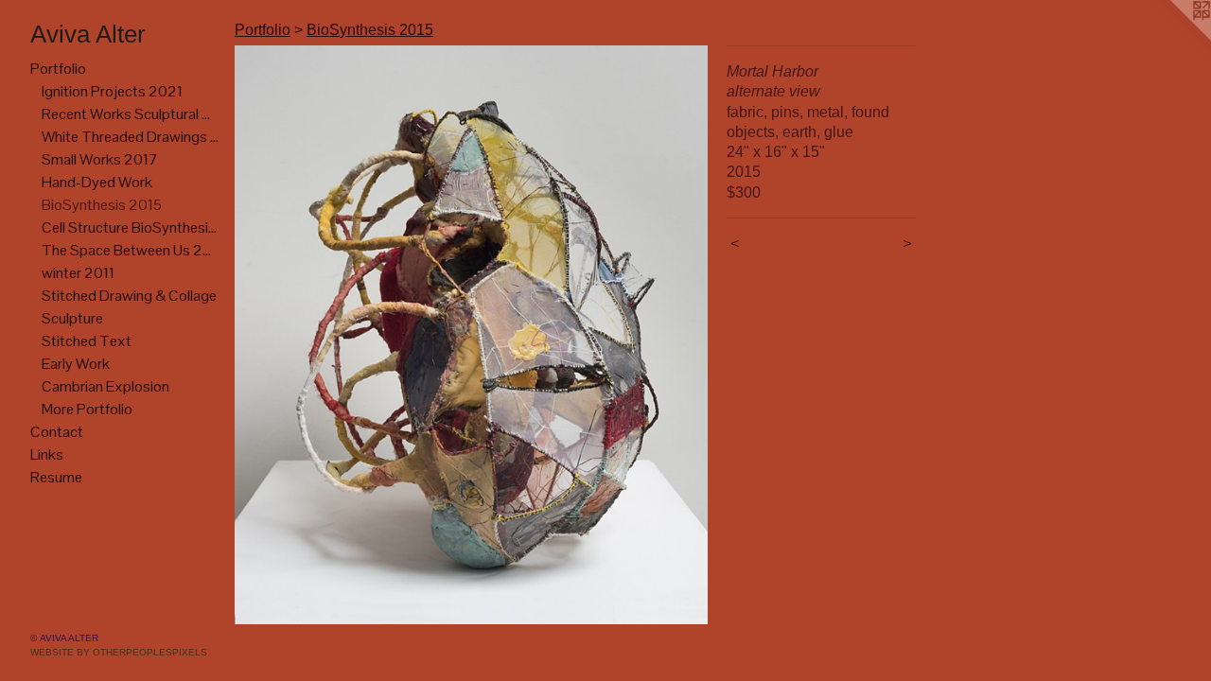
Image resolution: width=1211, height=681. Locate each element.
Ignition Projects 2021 (112, 91)
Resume (56, 477)
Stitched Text (87, 341)
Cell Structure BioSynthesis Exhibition (130, 227)
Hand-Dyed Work (97, 182)
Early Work (76, 364)
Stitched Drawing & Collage (129, 296)
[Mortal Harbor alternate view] (471, 334)
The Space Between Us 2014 (130, 250)
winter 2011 (78, 273)
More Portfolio (87, 409)
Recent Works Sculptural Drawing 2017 (130, 114)
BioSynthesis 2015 (102, 205)
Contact (56, 432)
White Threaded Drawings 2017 (130, 137)
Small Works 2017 (100, 159)
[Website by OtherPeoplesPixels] (1173, 38)
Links (46, 454)
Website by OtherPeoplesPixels (118, 652)
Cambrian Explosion (105, 386)
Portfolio (58, 69)
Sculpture (72, 318)
